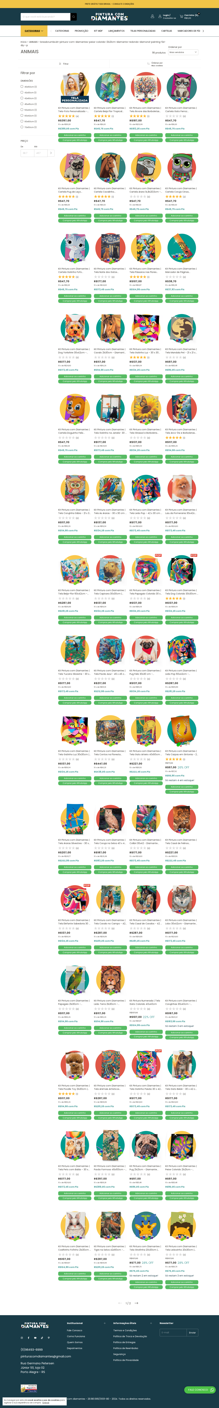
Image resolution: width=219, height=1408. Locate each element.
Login (166, 15)
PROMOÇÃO (81, 30)
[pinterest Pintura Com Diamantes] (49, 1338)
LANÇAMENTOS (116, 30)
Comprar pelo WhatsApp (75, 140)
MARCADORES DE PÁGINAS (192, 30)
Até (35, 146)
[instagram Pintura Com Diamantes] (22, 1338)
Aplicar (51, 153)
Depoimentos (74, 1348)
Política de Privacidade (126, 1360)
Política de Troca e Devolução (130, 1336)
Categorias (32, 30)
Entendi (45, 1403)
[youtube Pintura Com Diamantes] (35, 1338)
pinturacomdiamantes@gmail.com (46, 1356)
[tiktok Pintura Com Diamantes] (42, 1338)
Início (24, 42)
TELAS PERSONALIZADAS (143, 30)
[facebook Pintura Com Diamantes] (28, 1338)
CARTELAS (166, 30)
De (22, 146)
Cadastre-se (169, 18)
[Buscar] (73, 17)
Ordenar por (175, 47)
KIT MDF (98, 30)
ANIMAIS (33, 42)
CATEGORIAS (62, 30)
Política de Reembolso (125, 1348)
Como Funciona (76, 1336)
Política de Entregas (124, 1342)
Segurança (119, 1354)
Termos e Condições (125, 1330)
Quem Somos (75, 1342)
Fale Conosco (74, 1330)
